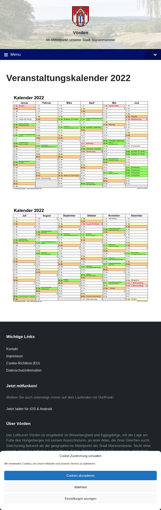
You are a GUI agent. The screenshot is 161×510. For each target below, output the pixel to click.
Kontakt (12, 349)
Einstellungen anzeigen (80, 498)
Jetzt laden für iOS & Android (29, 409)
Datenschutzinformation (24, 370)
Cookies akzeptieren (80, 475)
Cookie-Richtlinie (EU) (23, 363)
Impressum (14, 356)
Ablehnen (80, 487)
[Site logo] (80, 25)
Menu (15, 54)
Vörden (80, 32)
